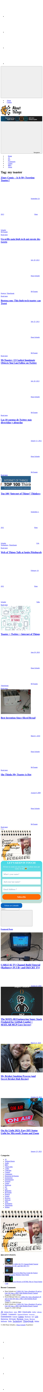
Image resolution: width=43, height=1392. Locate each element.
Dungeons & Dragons (12, 1176)
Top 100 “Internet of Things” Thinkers (20, 493)
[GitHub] (20, 32)
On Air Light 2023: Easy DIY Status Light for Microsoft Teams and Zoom (20, 1132)
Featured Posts (7, 929)
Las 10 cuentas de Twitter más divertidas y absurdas (16, 421)
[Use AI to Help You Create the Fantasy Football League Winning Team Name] (9, 1273)
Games (7, 1183)
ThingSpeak (10, 293)
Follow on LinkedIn (11, 906)
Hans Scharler (35, 276)
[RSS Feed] (20, 63)
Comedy (7, 1172)
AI (5, 1159)
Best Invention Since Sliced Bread (18, 717)
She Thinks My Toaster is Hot (16, 774)
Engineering (8, 1178)
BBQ (6, 1165)
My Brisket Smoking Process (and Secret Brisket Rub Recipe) (18, 1077)
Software (7, 1200)
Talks (38, 602)
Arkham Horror (10, 1161)
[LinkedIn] (20, 16)
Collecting (8, 1170)
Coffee (7, 1168)
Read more (4, 235)
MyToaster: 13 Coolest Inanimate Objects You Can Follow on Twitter (19, 361)
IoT (6, 1187)
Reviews (7, 1198)
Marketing (8, 1191)
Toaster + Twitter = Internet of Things (20, 634)
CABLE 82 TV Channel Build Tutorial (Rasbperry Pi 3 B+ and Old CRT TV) (20, 966)
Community (8, 1174)
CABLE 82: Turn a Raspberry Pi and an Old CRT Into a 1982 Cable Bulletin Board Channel (23, 1292)
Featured (7, 1181)
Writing (7, 1207)
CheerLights (9, 1167)
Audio (7, 1163)
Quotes (7, 1196)
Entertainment (9, 1179)
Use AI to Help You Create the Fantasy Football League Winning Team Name (21, 1274)
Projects (3, 293)
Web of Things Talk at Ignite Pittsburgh (21, 552)
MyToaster (4, 232)
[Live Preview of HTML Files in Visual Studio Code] (9, 1282)
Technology (4, 545)
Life (37, 543)
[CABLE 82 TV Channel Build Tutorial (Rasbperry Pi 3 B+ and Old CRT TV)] (9, 1264)
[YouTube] (20, 48)
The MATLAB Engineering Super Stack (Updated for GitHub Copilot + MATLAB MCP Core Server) (21, 1022)
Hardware (8, 1185)
